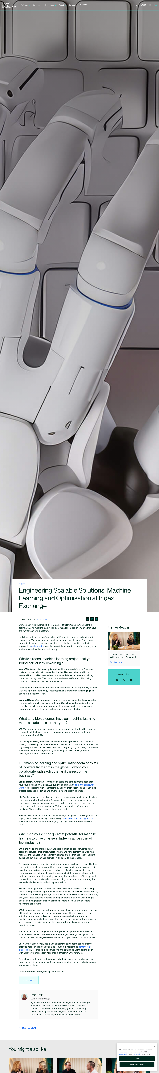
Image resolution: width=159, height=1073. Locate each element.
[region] (137, 1057)
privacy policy (123, 1054)
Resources (49, 5)
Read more (115, 662)
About (61, 5)
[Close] (154, 1046)
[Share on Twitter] (92, 619)
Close (137, 1058)
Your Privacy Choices (137, 1064)
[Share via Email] (96, 619)
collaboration (37, 646)
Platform (24, 5)
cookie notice (137, 1054)
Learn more (28, 980)
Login (143, 5)
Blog (22, 584)
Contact (83, 5)
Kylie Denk (42, 619)
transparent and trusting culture (77, 818)
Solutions (36, 5)
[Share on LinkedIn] (87, 619)
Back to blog (28, 1027)
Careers (72, 5)
